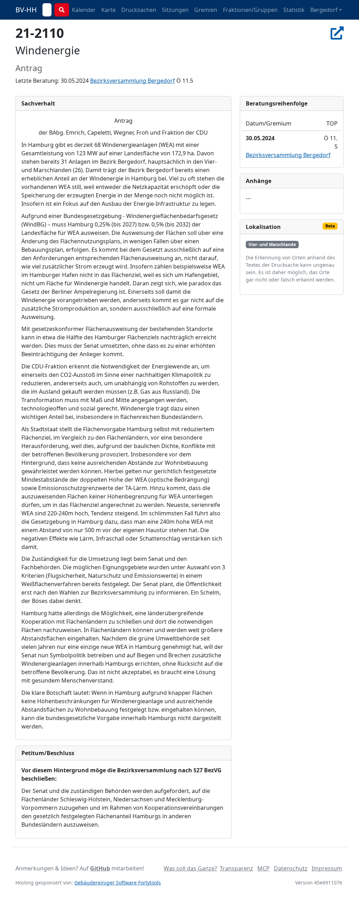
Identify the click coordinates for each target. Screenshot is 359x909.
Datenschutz (290, 868)
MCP (263, 868)
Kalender (84, 10)
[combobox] (47, 9)
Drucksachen (138, 10)
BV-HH (26, 9)
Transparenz (236, 868)
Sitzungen (175, 10)
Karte (108, 10)
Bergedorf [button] (324, 10)
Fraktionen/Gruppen (250, 10)
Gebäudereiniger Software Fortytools (117, 882)
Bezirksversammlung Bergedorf (132, 80)
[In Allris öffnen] (337, 33)
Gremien (205, 10)
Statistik (294, 10)
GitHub (100, 868)
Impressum (327, 868)
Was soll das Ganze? (190, 868)
